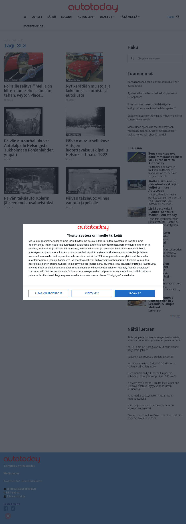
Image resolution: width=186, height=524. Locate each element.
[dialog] (93, 262)
